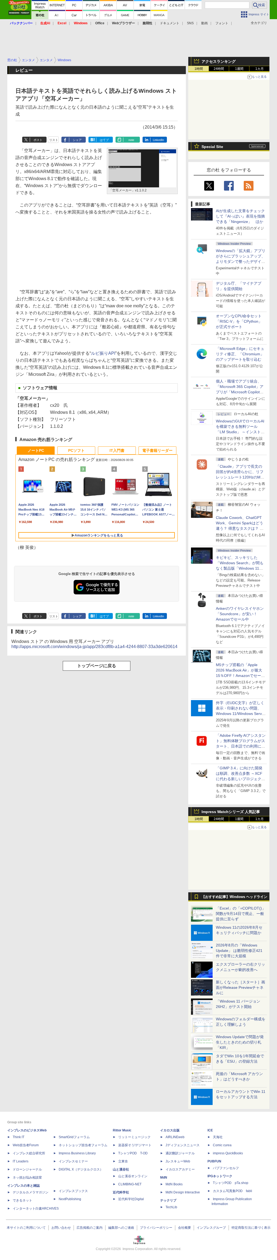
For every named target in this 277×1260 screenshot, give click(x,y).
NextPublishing (70, 1199)
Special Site (212, 146)
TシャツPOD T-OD (133, 1153)
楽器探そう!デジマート (134, 1145)
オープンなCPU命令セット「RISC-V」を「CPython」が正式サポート (239, 321)
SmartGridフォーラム (74, 1137)
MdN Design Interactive (183, 1192)
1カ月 (259, 69)
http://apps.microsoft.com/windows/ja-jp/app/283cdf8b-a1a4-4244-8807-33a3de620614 (94, 646)
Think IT (18, 1137)
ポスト (38, 140)
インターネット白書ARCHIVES (36, 1208)
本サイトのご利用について (26, 1228)
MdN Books (174, 1184)
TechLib (171, 1207)
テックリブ (168, 1200)
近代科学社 (121, 1192)
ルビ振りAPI (103, 353)
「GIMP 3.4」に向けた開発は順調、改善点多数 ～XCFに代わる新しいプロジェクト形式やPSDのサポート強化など (240, 779)
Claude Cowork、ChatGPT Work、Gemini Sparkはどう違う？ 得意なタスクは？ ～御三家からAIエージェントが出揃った (240, 528)
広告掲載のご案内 (90, 1228)
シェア (77, 140)
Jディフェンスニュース (183, 1145)
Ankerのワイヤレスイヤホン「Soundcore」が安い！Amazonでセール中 (240, 613)
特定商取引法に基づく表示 (251, 1228)
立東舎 (123, 1161)
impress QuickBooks (228, 1153)
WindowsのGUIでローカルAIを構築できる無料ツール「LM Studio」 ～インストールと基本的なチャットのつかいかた (240, 432)
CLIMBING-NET (129, 1184)
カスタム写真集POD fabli (232, 1191)
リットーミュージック (134, 1137)
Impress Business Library (77, 1153)
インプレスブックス (73, 1191)
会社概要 (184, 1228)
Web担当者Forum (26, 1145)
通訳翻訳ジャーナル (180, 1153)
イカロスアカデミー (180, 1169)
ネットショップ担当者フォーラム (83, 1145)
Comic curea (222, 1145)
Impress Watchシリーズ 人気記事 (231, 812)
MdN (163, 1177)
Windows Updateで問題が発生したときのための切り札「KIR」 (240, 1042)
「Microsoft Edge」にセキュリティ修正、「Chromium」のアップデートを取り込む (240, 354)
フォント (221, 23)
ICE (210, 1130)
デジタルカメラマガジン (30, 1192)
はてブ (104, 140)
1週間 (239, 69)
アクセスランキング (219, 61)
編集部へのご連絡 (121, 1228)
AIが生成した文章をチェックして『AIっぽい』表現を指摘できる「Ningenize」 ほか (240, 216)
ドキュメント (169, 23)
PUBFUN (214, 1161)
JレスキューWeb (178, 1161)
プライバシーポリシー (156, 1228)
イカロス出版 (170, 1130)
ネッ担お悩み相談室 (27, 1177)
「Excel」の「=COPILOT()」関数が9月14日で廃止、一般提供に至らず (241, 913)
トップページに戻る (96, 665)
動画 (204, 23)
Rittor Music (122, 1130)
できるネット (22, 1200)
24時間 (219, 69)
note (131, 140)
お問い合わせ (61, 1228)
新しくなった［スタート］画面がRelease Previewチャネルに (240, 987)
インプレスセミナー (73, 1161)
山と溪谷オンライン (132, 1176)
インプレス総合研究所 (29, 1153)
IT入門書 (117, 450)
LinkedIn (158, 140)
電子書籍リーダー (157, 450)
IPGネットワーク (219, 1176)
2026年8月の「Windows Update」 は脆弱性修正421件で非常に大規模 (239, 950)
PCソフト (76, 450)
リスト (53, 140)
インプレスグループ (211, 1228)
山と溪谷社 (121, 1169)
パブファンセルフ (226, 1168)
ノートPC (36, 450)
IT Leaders (20, 1161)
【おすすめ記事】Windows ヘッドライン (234, 897)
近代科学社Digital (131, 1199)
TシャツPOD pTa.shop (230, 1183)
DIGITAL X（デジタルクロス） (81, 1169)
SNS (190, 23)
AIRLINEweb (175, 1137)
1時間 (198, 69)
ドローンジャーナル (27, 1169)
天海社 (218, 1137)
